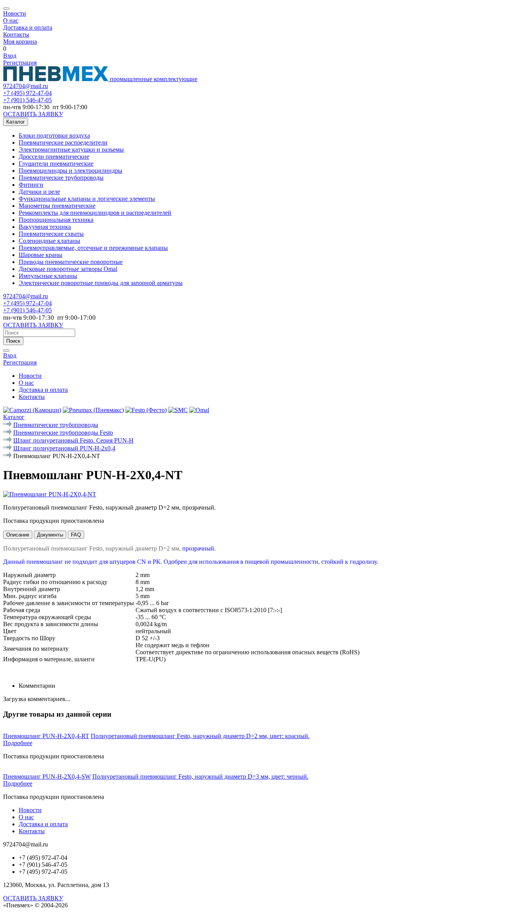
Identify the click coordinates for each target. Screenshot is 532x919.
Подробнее (17, 743)
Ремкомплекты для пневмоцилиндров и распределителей (95, 212)
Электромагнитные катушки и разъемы (71, 149)
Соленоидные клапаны (49, 240)
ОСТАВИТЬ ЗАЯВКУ (33, 114)
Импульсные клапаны (48, 276)
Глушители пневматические (56, 163)
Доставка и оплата (27, 27)
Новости (14, 13)
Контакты (16, 34)
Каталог (15, 122)
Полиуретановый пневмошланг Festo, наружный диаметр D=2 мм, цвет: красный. (200, 736)
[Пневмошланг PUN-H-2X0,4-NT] (49, 494)
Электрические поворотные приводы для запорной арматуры (101, 283)
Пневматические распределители (63, 142)
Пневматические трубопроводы (61, 177)
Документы (50, 535)
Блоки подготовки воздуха (54, 135)
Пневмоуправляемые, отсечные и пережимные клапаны (93, 247)
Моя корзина (20, 41)
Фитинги (31, 184)
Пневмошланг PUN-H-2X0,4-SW (47, 776)
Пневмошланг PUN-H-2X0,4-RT (46, 736)
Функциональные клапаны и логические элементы (87, 198)
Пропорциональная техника (56, 219)
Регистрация (20, 62)
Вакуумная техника (45, 226)
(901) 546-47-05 (27, 100)
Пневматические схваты (51, 233)
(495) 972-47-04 (27, 93)
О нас (10, 20)
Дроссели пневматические (54, 156)
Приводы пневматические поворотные (71, 262)
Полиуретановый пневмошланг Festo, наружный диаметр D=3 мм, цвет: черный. (200, 776)
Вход (9, 55)
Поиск (13, 341)
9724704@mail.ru (25, 86)
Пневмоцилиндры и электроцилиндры (70, 170)
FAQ (76, 535)
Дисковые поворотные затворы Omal (68, 269)
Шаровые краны (40, 254)
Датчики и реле (39, 191)
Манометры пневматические (57, 205)
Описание (17, 535)
